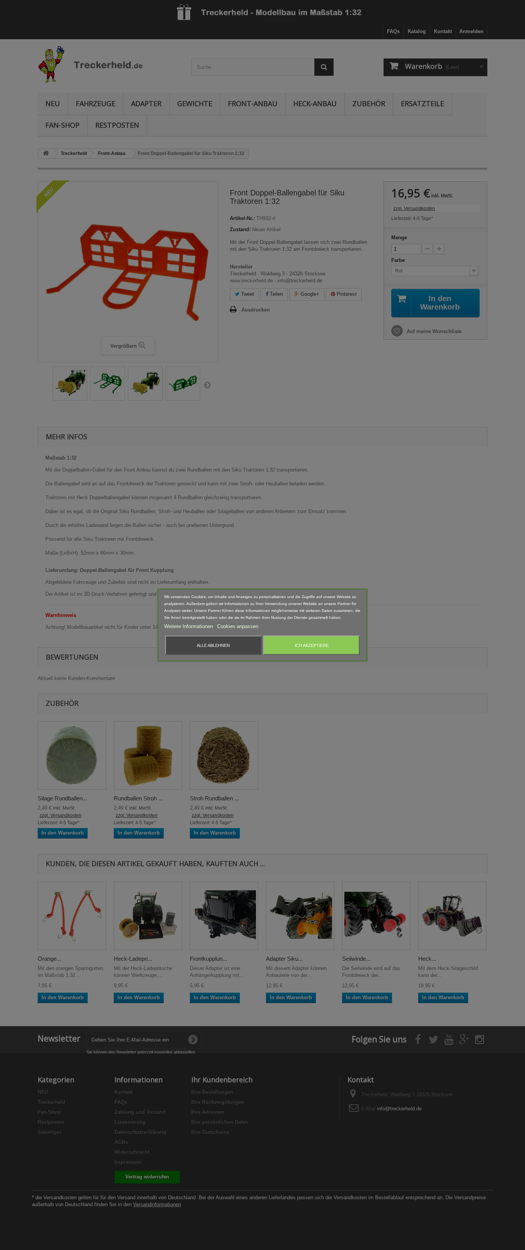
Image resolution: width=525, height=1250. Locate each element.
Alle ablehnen (213, 645)
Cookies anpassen (237, 626)
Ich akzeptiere (312, 645)
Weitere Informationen (189, 626)
